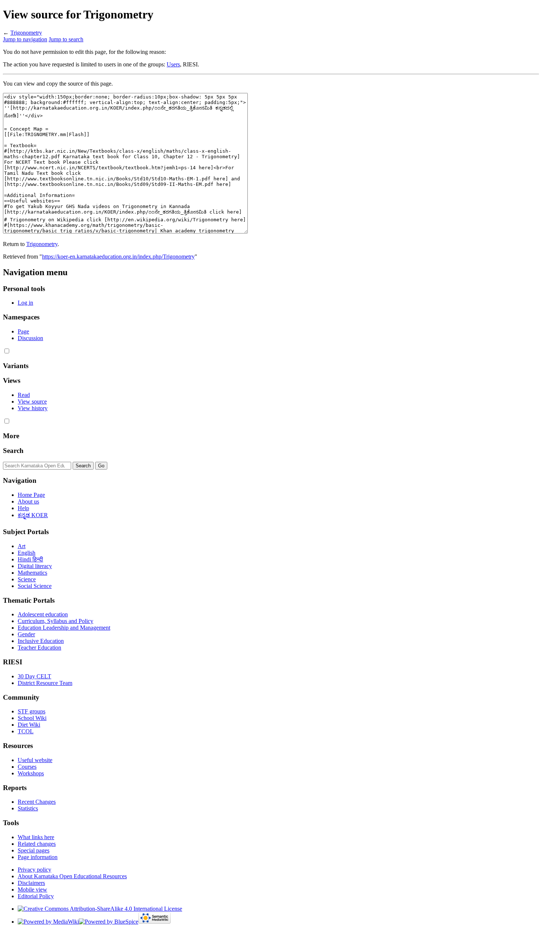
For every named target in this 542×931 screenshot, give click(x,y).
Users (173, 64)
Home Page (31, 495)
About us (28, 501)
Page (23, 331)
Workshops (31, 773)
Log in (25, 303)
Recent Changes (37, 802)
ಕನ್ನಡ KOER (33, 515)
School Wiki (32, 718)
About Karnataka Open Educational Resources (72, 876)
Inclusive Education (41, 641)
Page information (38, 857)
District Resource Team (45, 683)
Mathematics (32, 573)
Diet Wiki (29, 724)
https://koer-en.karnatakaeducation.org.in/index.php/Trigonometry (118, 256)
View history (33, 408)
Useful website (35, 760)
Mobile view (32, 889)
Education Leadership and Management (64, 627)
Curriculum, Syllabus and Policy (55, 621)
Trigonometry (26, 33)
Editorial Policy (36, 896)
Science (27, 579)
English (26, 553)
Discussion (30, 338)
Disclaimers (31, 883)
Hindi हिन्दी (30, 559)
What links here (36, 837)
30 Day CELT (34, 676)
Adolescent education (43, 614)
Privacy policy (34, 869)
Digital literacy (35, 566)
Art (21, 546)
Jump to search (66, 39)
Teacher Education (39, 647)
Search (13, 450)
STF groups (31, 711)
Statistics (28, 808)
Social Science (35, 586)
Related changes (37, 844)
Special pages (33, 850)
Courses (27, 767)
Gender (26, 634)
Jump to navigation (25, 39)
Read (24, 395)
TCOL (26, 731)
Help (23, 508)
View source (32, 401)
